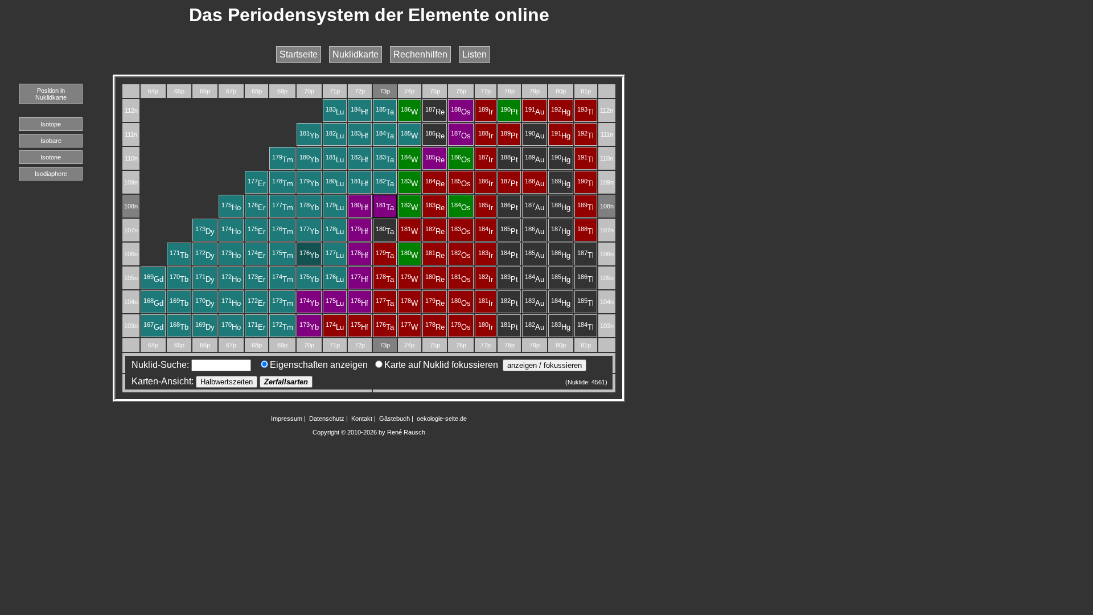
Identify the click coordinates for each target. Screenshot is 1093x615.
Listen (474, 54)
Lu (335, 112)
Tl (585, 112)
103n (131, 325)
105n (131, 277)
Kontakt (361, 418)
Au (534, 112)
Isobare (50, 140)
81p (586, 91)
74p (409, 91)
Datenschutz (326, 418)
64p (153, 91)
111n (131, 134)
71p (335, 91)
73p (385, 91)
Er (256, 183)
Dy (205, 231)
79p (534, 91)
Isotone (50, 157)
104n (131, 301)
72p (360, 91)
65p (179, 91)
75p (435, 91)
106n (131, 254)
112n (131, 110)
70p (309, 91)
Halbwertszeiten (226, 382)
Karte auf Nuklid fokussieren (441, 365)
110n (131, 158)
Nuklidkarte (355, 54)
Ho (231, 207)
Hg (560, 112)
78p (509, 91)
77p (485, 91)
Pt (509, 112)
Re (435, 112)
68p (257, 91)
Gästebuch (394, 418)
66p (205, 91)
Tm (282, 159)
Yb (309, 136)
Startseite (299, 54)
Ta (385, 112)
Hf (359, 112)
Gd (153, 279)
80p (561, 91)
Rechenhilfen (420, 54)
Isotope (50, 124)
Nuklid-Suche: (159, 365)
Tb (179, 255)
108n (131, 206)
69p (282, 91)
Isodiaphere (51, 173)
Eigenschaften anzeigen (319, 365)
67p (231, 91)
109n (131, 182)
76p (461, 91)
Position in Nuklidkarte (51, 94)
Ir (485, 112)
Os (461, 112)
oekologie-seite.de (442, 418)
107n (131, 230)
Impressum (286, 418)
